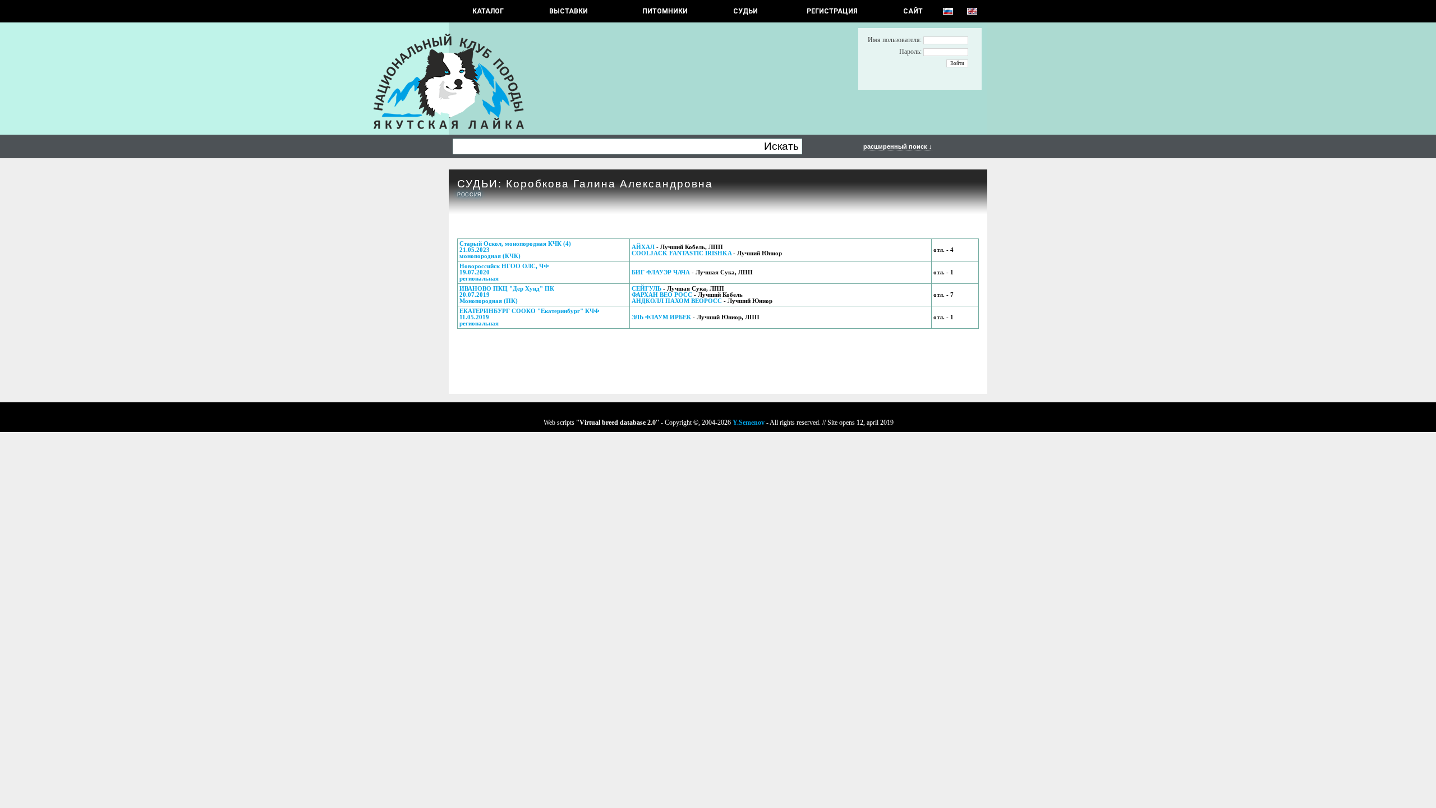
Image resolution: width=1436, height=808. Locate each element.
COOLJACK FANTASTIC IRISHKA (682, 253)
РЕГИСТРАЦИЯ (832, 11)
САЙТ (913, 11)
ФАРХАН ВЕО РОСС (662, 295)
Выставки (568, 11)
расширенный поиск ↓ (897, 146)
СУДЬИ (745, 11)
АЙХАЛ (643, 247)
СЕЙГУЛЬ (646, 289)
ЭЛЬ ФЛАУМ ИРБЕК (661, 317)
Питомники (665, 11)
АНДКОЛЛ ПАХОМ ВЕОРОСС (677, 301)
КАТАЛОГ (488, 11)
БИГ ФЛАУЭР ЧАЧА (661, 272)
